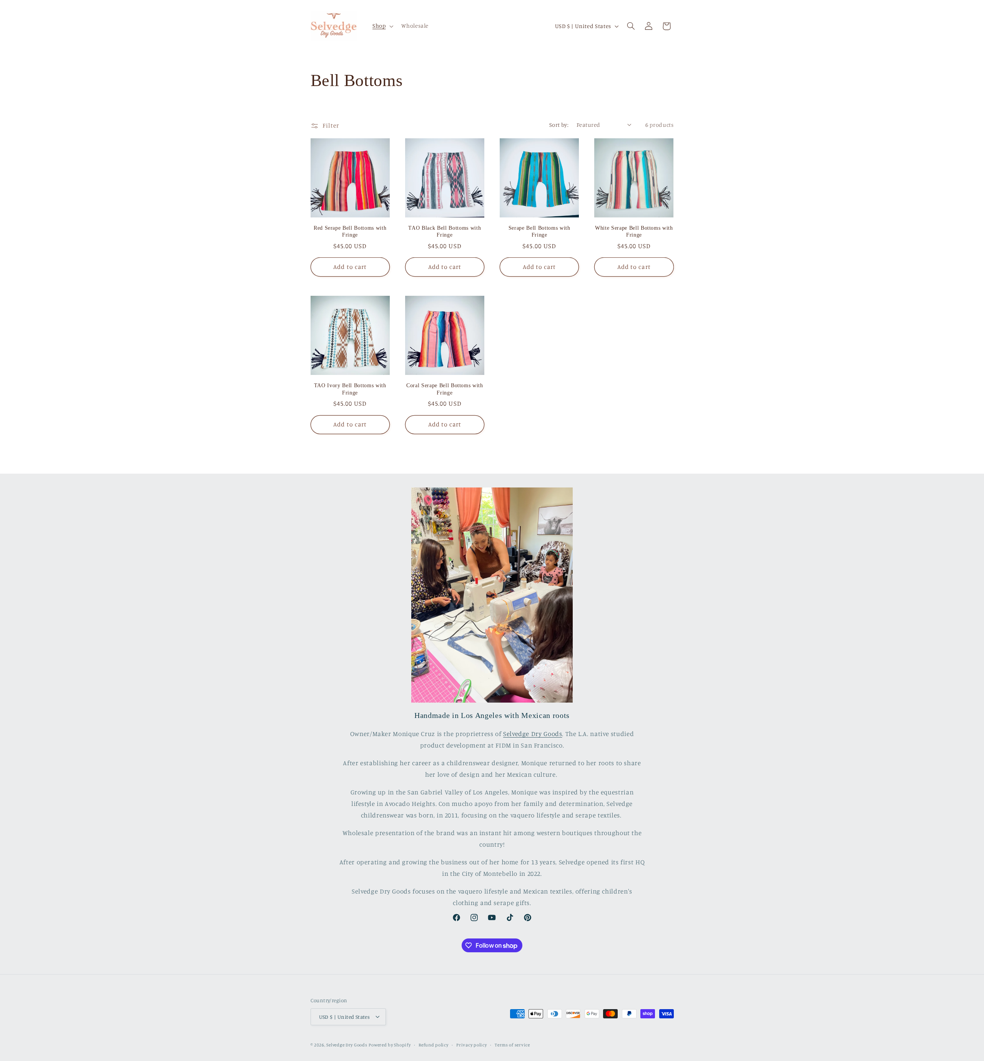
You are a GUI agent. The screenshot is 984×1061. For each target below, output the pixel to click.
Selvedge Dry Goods (532, 734)
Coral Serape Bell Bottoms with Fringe (444, 388)
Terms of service (512, 1044)
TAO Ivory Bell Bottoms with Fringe (350, 388)
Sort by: (558, 124)
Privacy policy (471, 1044)
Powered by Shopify (390, 1044)
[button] (381, 26)
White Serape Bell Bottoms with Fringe (634, 231)
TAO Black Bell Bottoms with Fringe (444, 231)
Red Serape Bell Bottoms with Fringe (350, 231)
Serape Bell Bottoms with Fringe (539, 231)
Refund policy (434, 1044)
